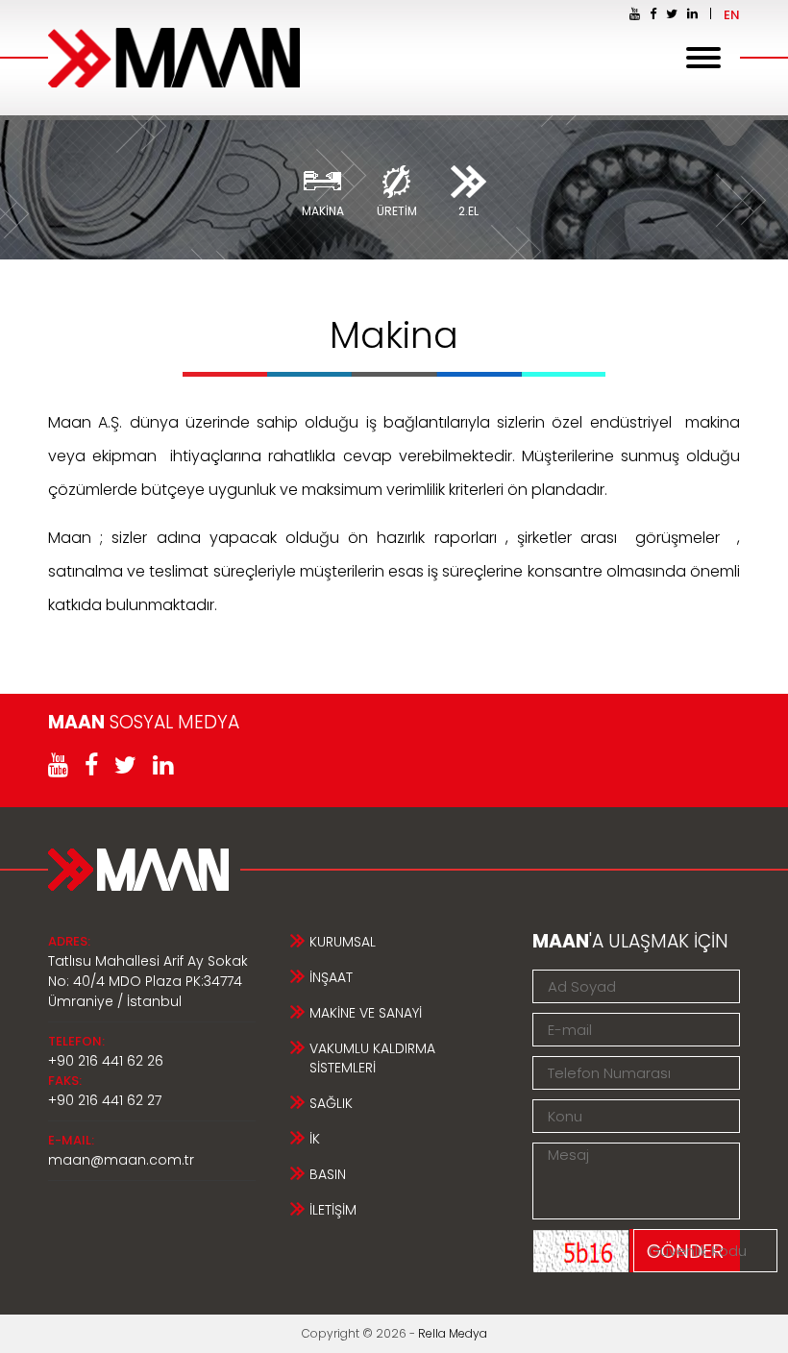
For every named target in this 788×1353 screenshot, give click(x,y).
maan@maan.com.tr (121, 1159)
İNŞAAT (331, 977)
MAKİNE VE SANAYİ (365, 1012)
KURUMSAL (342, 941)
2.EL (468, 211)
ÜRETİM (397, 211)
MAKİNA (323, 211)
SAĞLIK (331, 1103)
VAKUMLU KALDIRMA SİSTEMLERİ (372, 1058)
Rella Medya (452, 1333)
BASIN (327, 1174)
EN (732, 15)
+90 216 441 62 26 (105, 1060)
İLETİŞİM (333, 1209)
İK (314, 1138)
